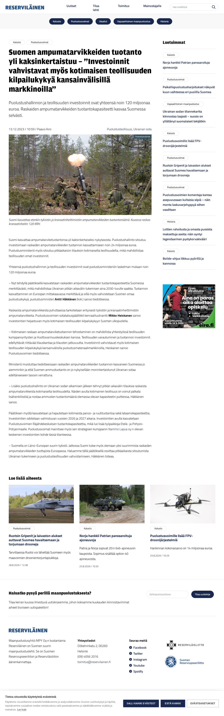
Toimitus (123, 6)
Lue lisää (21, 709)
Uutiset (71, 6)
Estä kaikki (173, 703)
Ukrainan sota (142, 129)
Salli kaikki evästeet (141, 703)
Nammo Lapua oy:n (121, 429)
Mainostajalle (152, 6)
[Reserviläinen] (25, 6)
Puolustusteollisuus (119, 129)
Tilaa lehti (96, 8)
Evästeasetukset (202, 703)
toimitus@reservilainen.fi (94, 662)
